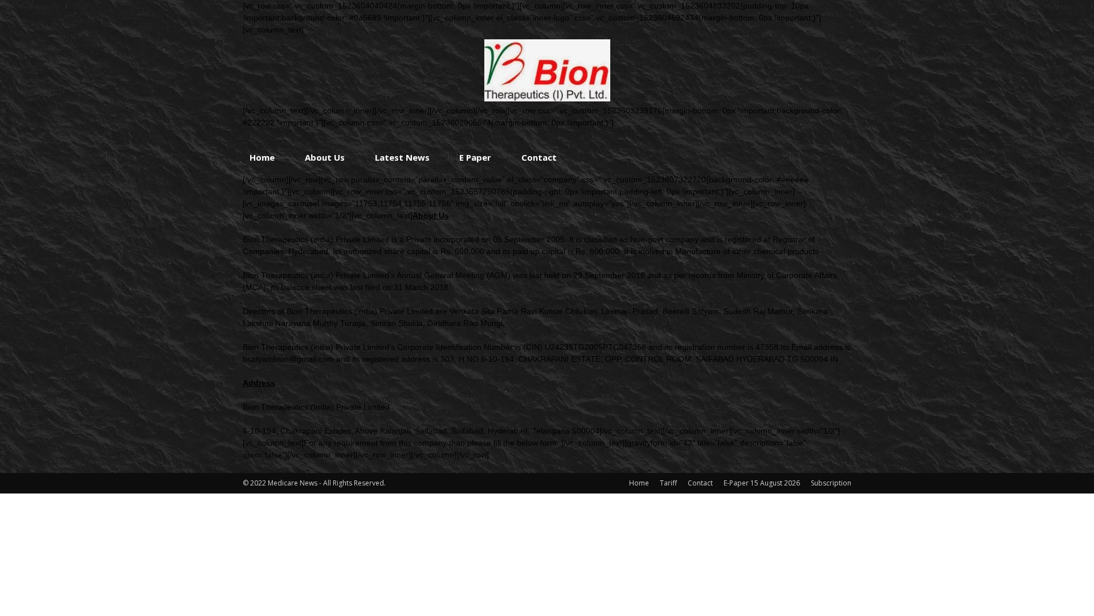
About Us (325, 157)
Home (262, 157)
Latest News (402, 157)
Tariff (668, 483)
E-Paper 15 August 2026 (762, 483)
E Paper (475, 157)
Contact (539, 157)
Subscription (831, 483)
